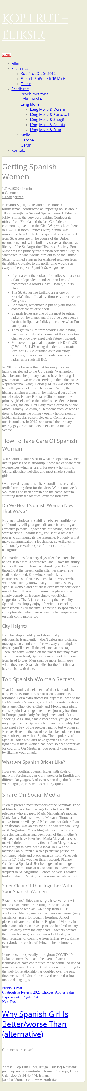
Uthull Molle (31, 99)
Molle (25, 134)
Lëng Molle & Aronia (47, 124)
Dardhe (27, 140)
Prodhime (20, 88)
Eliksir (26, 83)
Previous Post (38, 992)
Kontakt (18, 150)
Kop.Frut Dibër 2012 (38, 73)
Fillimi (16, 63)
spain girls (30, 843)
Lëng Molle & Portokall (49, 114)
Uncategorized (12, 197)
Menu (6, 55)
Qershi (26, 145)
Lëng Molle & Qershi (47, 109)
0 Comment (10, 193)
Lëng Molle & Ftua (45, 129)
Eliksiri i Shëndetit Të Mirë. (43, 78)
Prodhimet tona (34, 94)
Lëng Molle (30, 104)
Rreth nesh (21, 68)
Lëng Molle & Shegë (47, 119)
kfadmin (26, 189)
